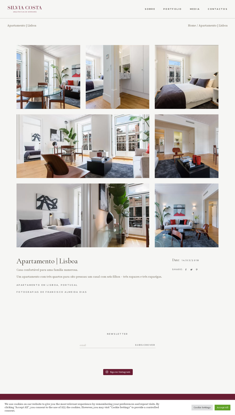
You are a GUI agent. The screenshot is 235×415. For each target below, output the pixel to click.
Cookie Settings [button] (202, 407)
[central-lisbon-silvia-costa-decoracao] (117, 77)
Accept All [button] (222, 407)
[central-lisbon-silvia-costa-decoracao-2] (186, 77)
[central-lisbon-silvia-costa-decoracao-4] (186, 215)
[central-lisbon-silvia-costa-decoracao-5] (186, 146)
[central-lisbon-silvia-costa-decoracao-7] (83, 146)
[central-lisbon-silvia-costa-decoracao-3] (48, 77)
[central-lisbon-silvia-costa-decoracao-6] (83, 215)
